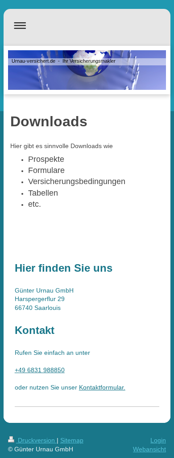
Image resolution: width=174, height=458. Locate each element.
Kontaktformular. (102, 387)
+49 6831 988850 (40, 370)
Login (158, 440)
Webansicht (149, 449)
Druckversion (36, 440)
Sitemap (71, 440)
